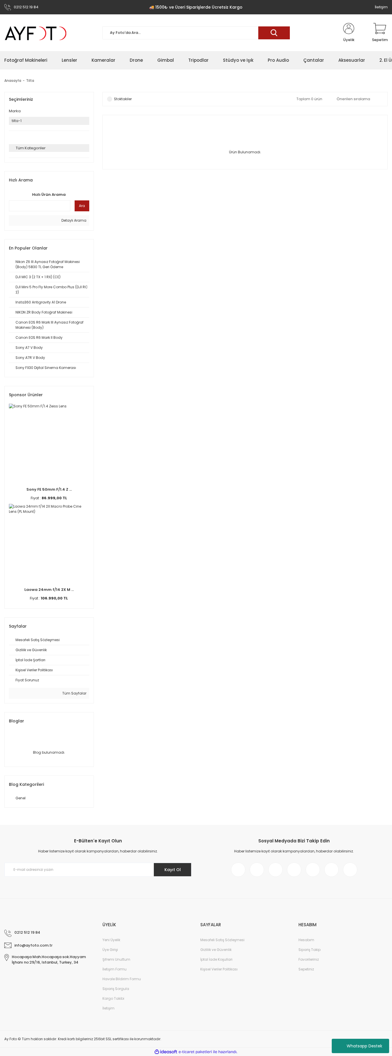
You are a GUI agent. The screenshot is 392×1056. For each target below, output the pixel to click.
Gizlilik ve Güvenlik (216, 949)
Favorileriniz (308, 959)
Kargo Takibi (113, 998)
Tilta (30, 80)
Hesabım (306, 939)
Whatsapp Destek (364, 1046)
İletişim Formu (114, 969)
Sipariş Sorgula (115, 988)
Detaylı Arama (73, 220)
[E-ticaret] (195, 1051)
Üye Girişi (110, 949)
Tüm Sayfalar (73, 693)
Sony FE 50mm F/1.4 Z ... (49, 489)
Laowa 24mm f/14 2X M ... (49, 589)
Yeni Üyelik (111, 939)
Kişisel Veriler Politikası (219, 969)
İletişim (381, 7)
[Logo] (35, 32)
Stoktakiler (123, 98)
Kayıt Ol (172, 870)
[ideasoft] (165, 1052)
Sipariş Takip (309, 949)
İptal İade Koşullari (216, 959)
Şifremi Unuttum (116, 959)
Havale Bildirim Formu (121, 978)
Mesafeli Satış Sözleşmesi (222, 939)
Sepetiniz (306, 969)
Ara (82, 205)
